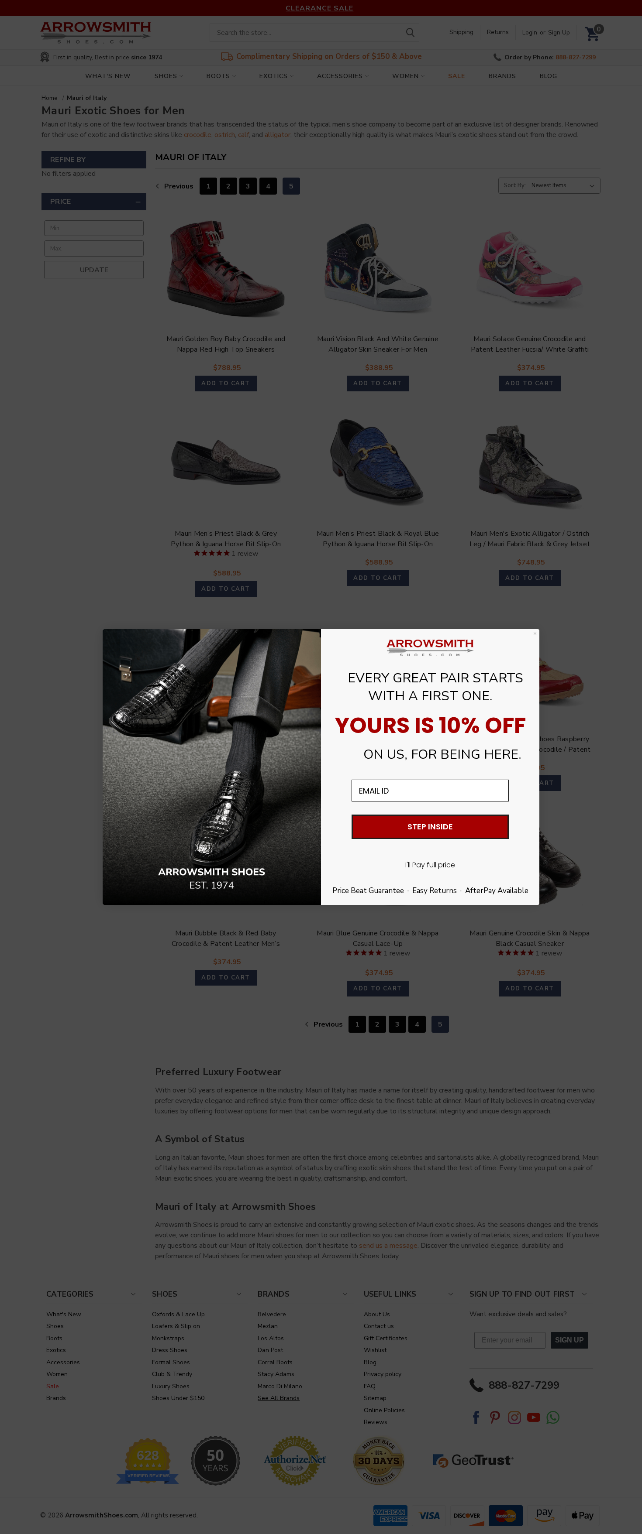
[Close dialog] (535, 633)
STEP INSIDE (430, 826)
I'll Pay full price (430, 865)
